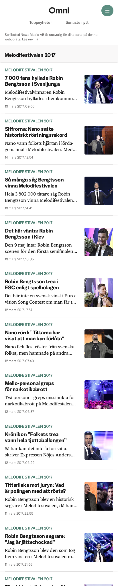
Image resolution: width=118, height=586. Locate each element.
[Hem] (59, 10)
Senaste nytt (77, 22)
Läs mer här (31, 39)
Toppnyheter (40, 22)
